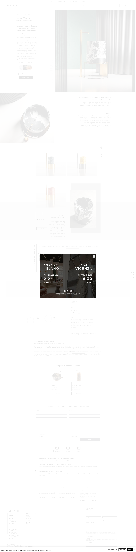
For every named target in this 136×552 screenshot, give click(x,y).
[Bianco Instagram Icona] (65, 290)
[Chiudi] (134, 549)
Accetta (129, 549)
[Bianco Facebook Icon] (68, 290)
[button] (94, 256)
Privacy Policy (48, 550)
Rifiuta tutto (122, 549)
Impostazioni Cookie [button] (112, 549)
